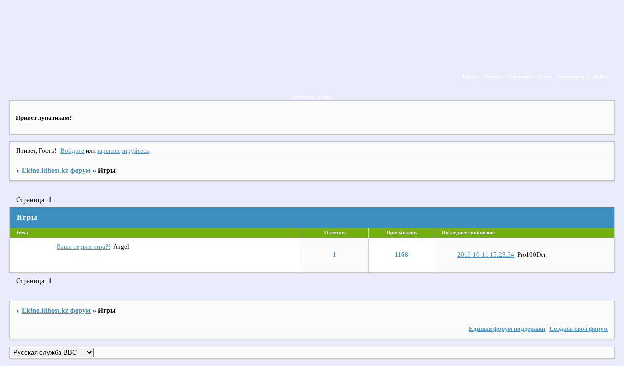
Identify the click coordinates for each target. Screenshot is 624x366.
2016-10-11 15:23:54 (485, 254)
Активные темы (311, 97)
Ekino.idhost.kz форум (56, 170)
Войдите (72, 150)
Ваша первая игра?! (83, 246)
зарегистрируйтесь (123, 150)
